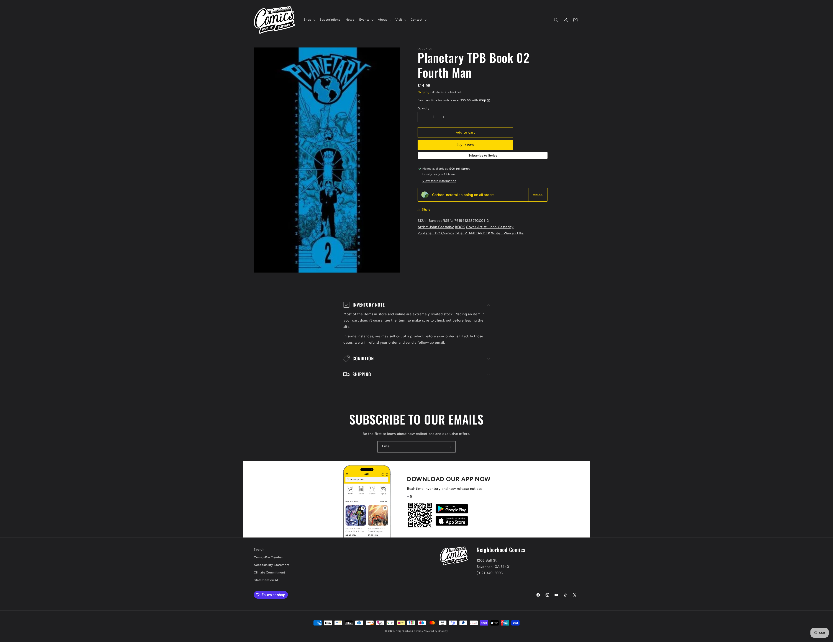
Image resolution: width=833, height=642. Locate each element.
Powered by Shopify (435, 631)
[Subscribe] (449, 447)
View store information (439, 181)
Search (259, 549)
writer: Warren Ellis (507, 233)
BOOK (460, 227)
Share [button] (426, 209)
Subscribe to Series (482, 155)
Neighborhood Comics (409, 631)
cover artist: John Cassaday (489, 227)
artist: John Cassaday (436, 227)
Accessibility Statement (272, 565)
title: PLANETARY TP (472, 233)
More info (538, 194)
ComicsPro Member (268, 557)
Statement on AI (266, 580)
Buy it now (465, 145)
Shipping (423, 92)
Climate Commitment (269, 572)
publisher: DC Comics (436, 233)
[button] (309, 19)
